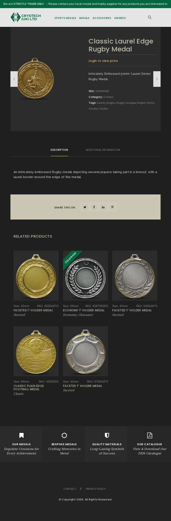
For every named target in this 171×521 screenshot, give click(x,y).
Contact (69, 489)
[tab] (59, 151)
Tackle (103, 109)
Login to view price (103, 61)
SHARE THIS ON (65, 207)
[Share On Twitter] (85, 207)
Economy (70, 315)
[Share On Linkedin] (103, 207)
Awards (120, 18)
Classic (108, 97)
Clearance (85, 315)
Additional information (103, 150)
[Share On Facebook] (94, 207)
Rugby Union (145, 103)
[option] (35, 77)
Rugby (110, 103)
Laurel (101, 103)
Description (59, 150)
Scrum (93, 109)
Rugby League (126, 103)
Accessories (102, 18)
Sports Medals (65, 18)
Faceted (19, 315)
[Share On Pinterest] (112, 207)
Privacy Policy (96, 489)
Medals (84, 18)
